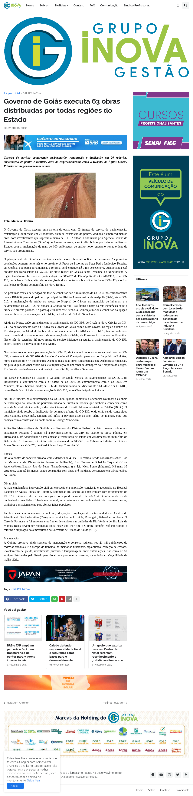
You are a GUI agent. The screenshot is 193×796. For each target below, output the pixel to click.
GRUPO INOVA (32, 93)
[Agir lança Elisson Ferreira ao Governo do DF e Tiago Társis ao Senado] (174, 347)
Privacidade (182, 790)
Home (139, 790)
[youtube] (161, 775)
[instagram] (169, 775)
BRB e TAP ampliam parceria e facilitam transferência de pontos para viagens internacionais (21, 653)
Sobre (151, 790)
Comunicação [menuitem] (109, 5)
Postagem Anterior (17, 702)
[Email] (69, 599)
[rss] (186, 775)
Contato (165, 790)
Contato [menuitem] (79, 5)
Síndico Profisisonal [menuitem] (137, 5)
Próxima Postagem (113, 702)
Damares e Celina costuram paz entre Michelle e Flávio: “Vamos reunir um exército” (147, 366)
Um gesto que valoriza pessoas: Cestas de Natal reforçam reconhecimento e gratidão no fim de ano (107, 653)
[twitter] (178, 775)
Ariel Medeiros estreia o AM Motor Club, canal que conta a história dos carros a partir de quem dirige (147, 314)
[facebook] (153, 775)
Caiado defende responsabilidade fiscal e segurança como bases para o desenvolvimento (65, 653)
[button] (178, 5)
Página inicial (12, 93)
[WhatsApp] (54, 599)
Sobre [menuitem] (43, 5)
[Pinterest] (62, 599)
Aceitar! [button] (15, 785)
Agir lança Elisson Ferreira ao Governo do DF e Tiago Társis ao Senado (174, 364)
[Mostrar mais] (76, 599)
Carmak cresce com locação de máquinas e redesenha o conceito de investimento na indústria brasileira (173, 317)
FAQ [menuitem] (92, 5)
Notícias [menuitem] (60, 5)
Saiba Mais (33, 780)
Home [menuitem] (30, 5)
